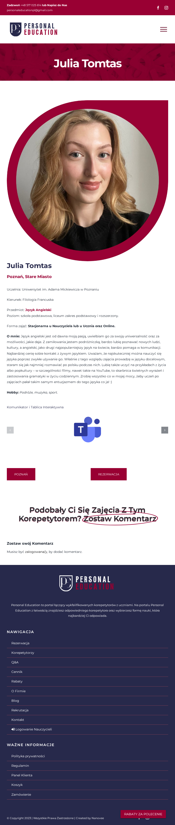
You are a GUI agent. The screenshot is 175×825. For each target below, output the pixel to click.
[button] (10, 430)
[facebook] (158, 8)
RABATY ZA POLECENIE (143, 814)
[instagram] (166, 8)
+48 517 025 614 (31, 5)
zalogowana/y (36, 552)
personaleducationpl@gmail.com (30, 10)
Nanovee (98, 818)
